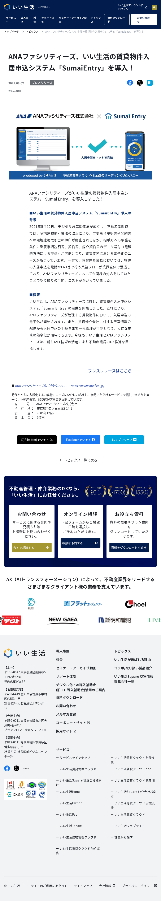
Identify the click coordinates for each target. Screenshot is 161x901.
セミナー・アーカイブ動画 (73, 19)
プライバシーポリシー (137, 886)
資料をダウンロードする (127, 547)
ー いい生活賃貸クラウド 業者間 (133, 780)
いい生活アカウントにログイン (130, 7)
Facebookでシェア (78, 439)
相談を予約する (72, 543)
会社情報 (105, 886)
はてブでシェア (122, 439)
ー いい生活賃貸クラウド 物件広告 (78, 850)
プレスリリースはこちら (110, 371)
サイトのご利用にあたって (49, 886)
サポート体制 (48, 19)
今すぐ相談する (23, 547)
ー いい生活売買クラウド (128, 814)
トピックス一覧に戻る (80, 459)
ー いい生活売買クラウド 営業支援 (133, 805)
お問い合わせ (143, 19)
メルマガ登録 (66, 714)
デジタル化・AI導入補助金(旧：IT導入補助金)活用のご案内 (80, 687)
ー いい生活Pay (66, 814)
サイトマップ (83, 886)
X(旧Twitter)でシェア (35, 439)
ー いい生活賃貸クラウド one (131, 769)
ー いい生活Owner (69, 803)
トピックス (96, 19)
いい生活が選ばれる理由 (132, 659)
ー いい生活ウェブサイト (128, 826)
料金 (35, 19)
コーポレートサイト (71, 722)
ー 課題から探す (122, 837)
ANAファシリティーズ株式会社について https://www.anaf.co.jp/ (59, 385)
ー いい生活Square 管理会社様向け (79, 782)
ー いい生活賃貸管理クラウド (76, 769)
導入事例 (24, 19)
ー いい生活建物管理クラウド (76, 837)
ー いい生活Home (68, 791)
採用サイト (64, 731)
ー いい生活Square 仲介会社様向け (133, 793)
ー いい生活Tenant (69, 826)
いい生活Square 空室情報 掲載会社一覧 (133, 679)
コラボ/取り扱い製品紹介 (133, 667)
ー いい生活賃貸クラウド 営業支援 (133, 759)
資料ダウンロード (116, 19)
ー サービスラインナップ (73, 757)
